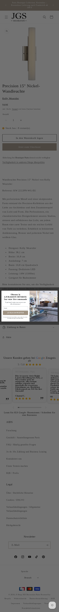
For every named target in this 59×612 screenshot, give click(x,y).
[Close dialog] (56, 292)
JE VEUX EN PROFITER (15, 313)
